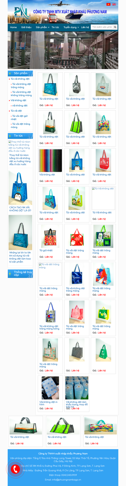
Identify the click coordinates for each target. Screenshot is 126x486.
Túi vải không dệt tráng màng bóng (49, 327)
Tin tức (55, 27)
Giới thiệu (26, 27)
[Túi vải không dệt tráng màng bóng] (50, 312)
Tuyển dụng (70, 27)
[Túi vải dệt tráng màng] (77, 236)
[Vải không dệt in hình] (50, 387)
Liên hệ (85, 27)
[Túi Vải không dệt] (103, 198)
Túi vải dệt (16, 111)
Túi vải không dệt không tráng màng (21, 94)
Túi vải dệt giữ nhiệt (19, 117)
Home (13, 27)
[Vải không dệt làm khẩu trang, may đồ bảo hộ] (77, 387)
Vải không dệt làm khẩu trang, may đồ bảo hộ (77, 404)
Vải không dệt (18, 100)
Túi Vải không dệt (102, 212)
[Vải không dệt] (50, 160)
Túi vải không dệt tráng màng (21, 86)
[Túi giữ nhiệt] (50, 236)
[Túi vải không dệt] (50, 84)
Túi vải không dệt (20, 79)
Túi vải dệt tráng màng (20, 125)
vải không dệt (20, 106)
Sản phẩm (41, 27)
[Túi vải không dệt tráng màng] (77, 274)
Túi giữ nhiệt (46, 250)
